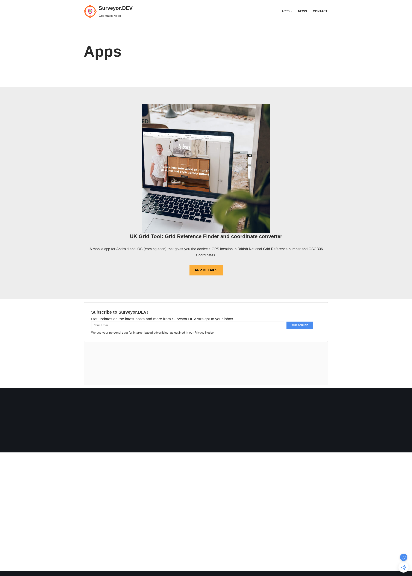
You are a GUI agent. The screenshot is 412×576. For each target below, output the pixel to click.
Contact (320, 11)
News (302, 11)
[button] (291, 11)
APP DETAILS (206, 270)
